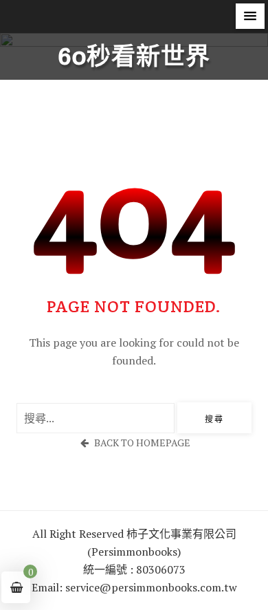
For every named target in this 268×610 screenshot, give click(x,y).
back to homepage (142, 442)
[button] (250, 16)
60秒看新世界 (134, 56)
